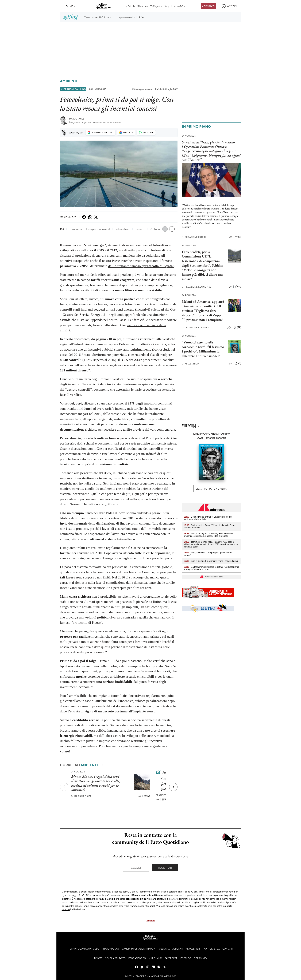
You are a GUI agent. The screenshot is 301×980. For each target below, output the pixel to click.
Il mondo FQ (177, 6)
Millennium (142, 6)
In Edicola (130, 6)
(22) (239, 327)
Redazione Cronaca (195, 327)
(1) (166, 799)
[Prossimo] (173, 787)
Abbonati (208, 6)
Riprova (150, 920)
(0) (239, 237)
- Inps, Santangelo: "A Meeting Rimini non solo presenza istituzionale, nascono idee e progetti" (208, 534)
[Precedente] (64, 787)
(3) (148, 796)
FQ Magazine (156, 6)
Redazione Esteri (194, 237)
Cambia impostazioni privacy (138, 948)
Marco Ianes (76, 118)
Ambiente (69, 81)
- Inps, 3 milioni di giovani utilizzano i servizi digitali (211, 561)
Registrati (165, 867)
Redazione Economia (196, 286)
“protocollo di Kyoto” (157, 266)
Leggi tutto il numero (211, 488)
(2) (239, 286)
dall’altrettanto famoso (124, 266)
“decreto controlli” (78, 389)
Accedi (136, 867)
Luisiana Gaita (81, 796)
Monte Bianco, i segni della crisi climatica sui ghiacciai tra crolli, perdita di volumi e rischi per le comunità (95, 783)
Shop (166, 6)
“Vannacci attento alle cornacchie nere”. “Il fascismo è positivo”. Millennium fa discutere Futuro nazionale (203, 349)
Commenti (70, 217)
